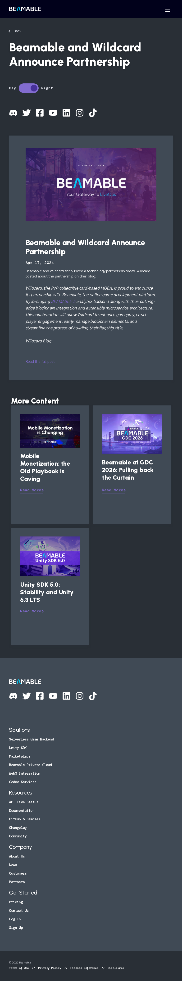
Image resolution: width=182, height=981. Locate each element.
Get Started (23, 892)
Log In (15, 919)
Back (17, 30)
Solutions (19, 730)
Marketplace (19, 756)
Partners (17, 882)
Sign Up (16, 927)
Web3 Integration (24, 773)
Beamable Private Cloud (30, 765)
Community (18, 836)
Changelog (18, 827)
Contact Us (18, 910)
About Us (17, 856)
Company (20, 847)
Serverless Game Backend (31, 739)
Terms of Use (19, 968)
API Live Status (23, 802)
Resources (20, 792)
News (13, 865)
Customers (18, 873)
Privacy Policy (49, 968)
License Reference (84, 968)
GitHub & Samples (24, 819)
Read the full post (40, 361)
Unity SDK (18, 747)
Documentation (21, 810)
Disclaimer (115, 968)
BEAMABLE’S (63, 301)
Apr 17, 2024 (40, 262)
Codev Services (22, 782)
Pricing (16, 902)
